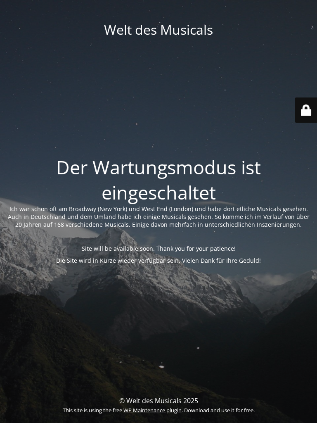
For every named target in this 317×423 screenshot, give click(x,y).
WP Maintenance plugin (152, 410)
